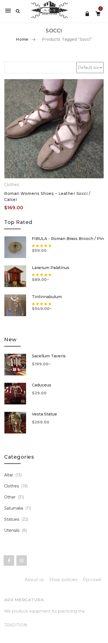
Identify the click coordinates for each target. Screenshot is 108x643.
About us (34, 579)
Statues (11, 519)
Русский (92, 579)
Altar (8, 474)
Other (10, 497)
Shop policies (63, 579)
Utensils (11, 530)
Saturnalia (13, 508)
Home (22, 39)
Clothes (11, 184)
